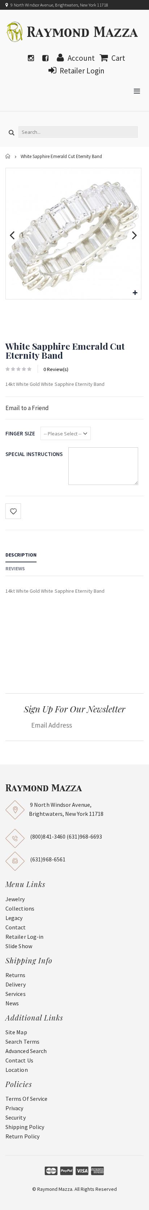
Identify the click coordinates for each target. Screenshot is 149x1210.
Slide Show (18, 946)
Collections (19, 908)
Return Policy (22, 1136)
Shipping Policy (24, 1126)
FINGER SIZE (20, 433)
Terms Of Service (26, 1098)
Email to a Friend (27, 408)
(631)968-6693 (84, 836)
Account (81, 58)
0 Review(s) (55, 369)
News (12, 1003)
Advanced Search (26, 1051)
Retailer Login (82, 71)
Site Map (16, 1032)
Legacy (13, 917)
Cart (118, 58)
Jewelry (15, 899)
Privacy (14, 1108)
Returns (15, 975)
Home (8, 156)
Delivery (15, 984)
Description (21, 554)
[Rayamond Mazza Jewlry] (72, 31)
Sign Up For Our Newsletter (74, 709)
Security (15, 1117)
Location (16, 1069)
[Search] (12, 133)
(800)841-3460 (47, 836)
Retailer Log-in (24, 936)
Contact (15, 927)
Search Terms (22, 1041)
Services (15, 993)
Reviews (15, 568)
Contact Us (19, 1060)
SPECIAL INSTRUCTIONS (34, 454)
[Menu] (137, 90)
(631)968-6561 (47, 859)
